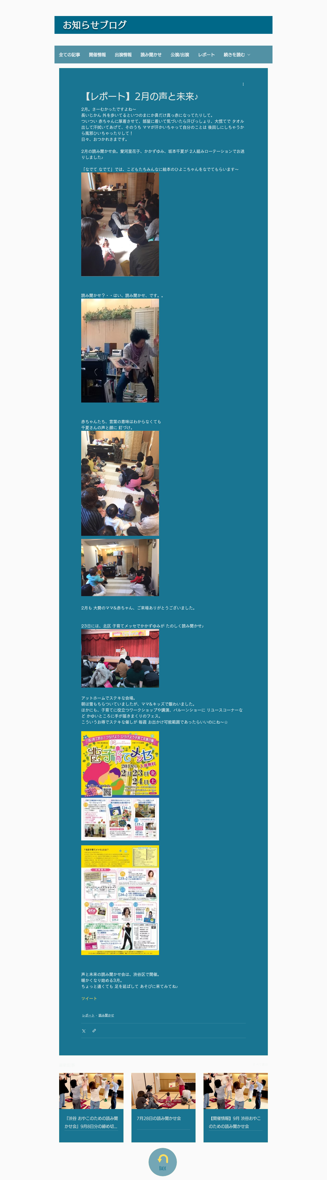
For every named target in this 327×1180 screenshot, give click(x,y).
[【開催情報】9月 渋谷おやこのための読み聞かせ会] (236, 1091)
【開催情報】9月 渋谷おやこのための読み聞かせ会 (235, 1122)
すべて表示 (260, 1064)
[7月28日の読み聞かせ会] (163, 1091)
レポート (206, 55)
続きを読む (234, 55)
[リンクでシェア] (94, 1030)
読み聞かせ (151, 55)
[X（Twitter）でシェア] (83, 1030)
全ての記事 (69, 55)
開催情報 (97, 55)
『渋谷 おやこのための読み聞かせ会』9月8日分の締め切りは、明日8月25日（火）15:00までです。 (91, 1123)
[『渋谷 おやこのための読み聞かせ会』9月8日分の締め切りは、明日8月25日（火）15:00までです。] (91, 1091)
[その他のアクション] (243, 84)
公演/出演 (180, 55)
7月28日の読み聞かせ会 (159, 1118)
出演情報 (123, 55)
